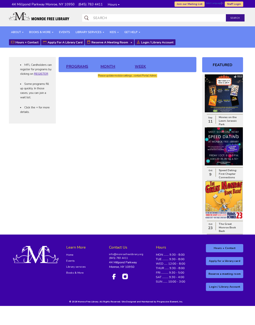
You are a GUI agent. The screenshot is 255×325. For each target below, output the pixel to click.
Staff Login (234, 4)
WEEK (140, 66)
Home (69, 255)
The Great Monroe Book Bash (227, 227)
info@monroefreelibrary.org (126, 254)
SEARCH (235, 18)
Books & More (75, 273)
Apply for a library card (65, 42)
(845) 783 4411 (118, 258)
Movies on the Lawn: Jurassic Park (228, 120)
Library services (76, 267)
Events (70, 261)
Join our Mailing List (189, 4)
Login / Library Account (157, 42)
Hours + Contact (27, 42)
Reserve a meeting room (109, 42)
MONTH (107, 66)
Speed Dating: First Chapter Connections (228, 174)
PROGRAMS (77, 66)
